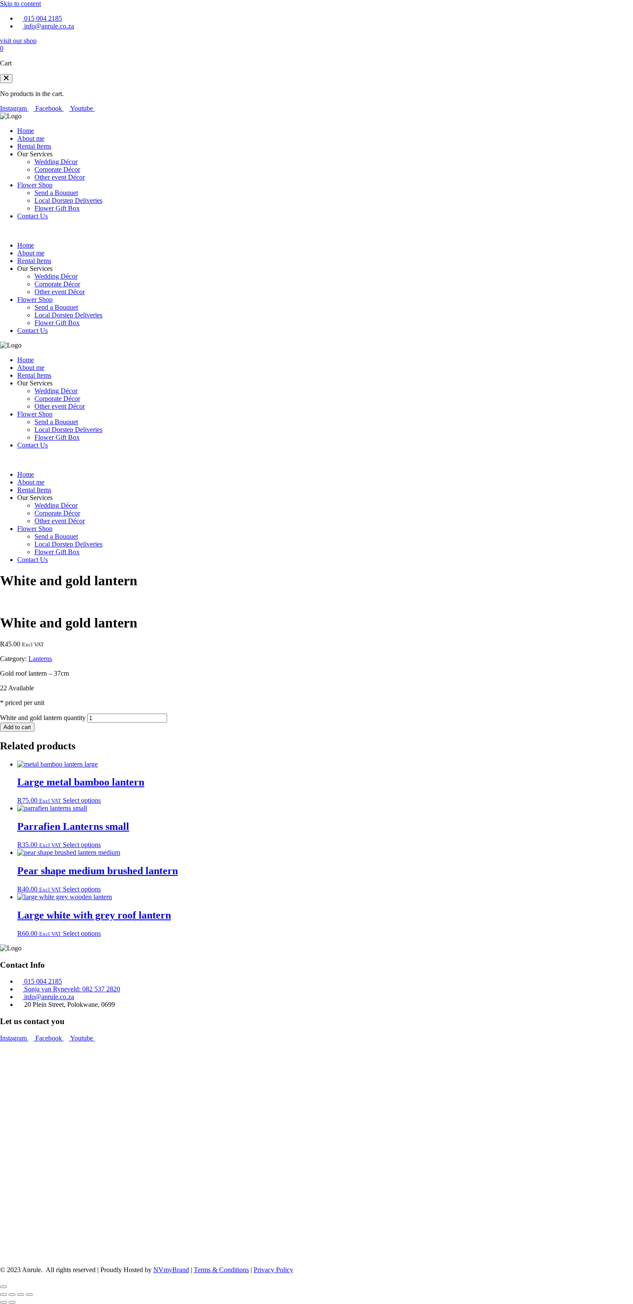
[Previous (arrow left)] (3, 1302)
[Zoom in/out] (3, 1294)
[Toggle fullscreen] (12, 1294)
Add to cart (17, 727)
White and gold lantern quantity (43, 717)
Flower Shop (35, 185)
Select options (82, 800)
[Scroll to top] (3, 1286)
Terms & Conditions (221, 1269)
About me (30, 138)
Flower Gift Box (57, 208)
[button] (6, 78)
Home (25, 130)
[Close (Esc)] (29, 1294)
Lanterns (40, 658)
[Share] (20, 1294)
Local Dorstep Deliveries (68, 200)
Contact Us (32, 216)
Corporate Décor (57, 169)
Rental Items (34, 146)
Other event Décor (59, 177)
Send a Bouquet (56, 192)
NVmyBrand (171, 1269)
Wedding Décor (56, 161)
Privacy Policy (273, 1269)
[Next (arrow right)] (12, 1302)
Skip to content (20, 3)
